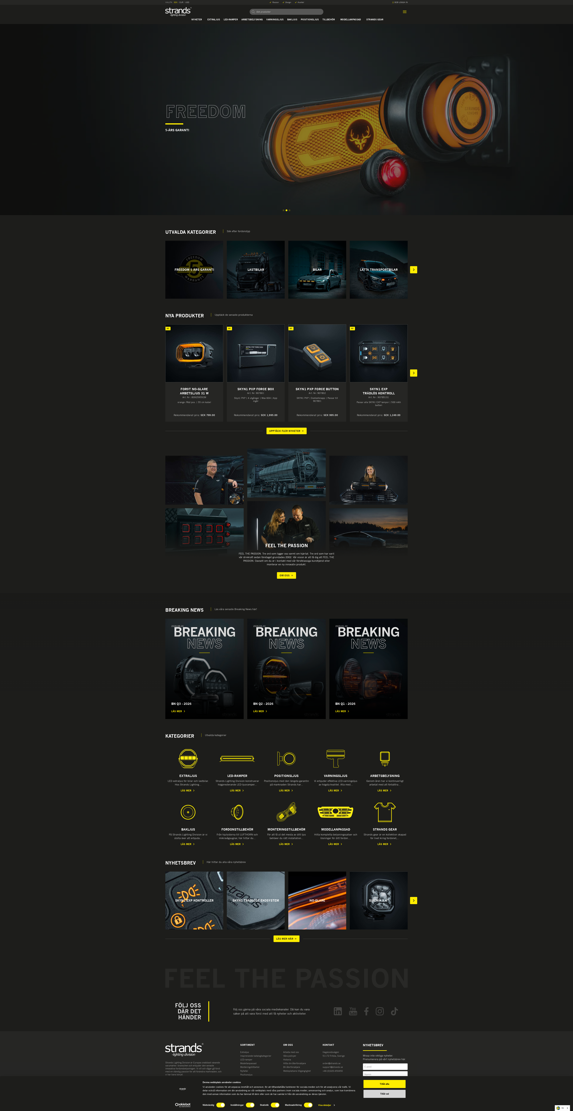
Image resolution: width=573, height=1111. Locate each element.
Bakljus (292, 19)
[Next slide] (413, 269)
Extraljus (213, 19)
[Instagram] (380, 1011)
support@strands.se (333, 1067)
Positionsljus (310, 19)
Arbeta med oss (291, 1052)
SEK (175, 2)
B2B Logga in (401, 2)
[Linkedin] (338, 1011)
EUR (181, 2)
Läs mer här (284, 938)
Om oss (285, 575)
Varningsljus (275, 19)
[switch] (250, 1105)
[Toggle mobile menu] (405, 12)
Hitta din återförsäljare (294, 1063)
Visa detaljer (324, 1105)
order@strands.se (332, 1063)
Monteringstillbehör (250, 1067)
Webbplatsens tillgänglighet (297, 1071)
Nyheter (196, 19)
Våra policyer (289, 1056)
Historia (287, 1059)
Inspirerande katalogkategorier (255, 1056)
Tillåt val (384, 1093)
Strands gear (374, 19)
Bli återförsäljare (291, 1067)
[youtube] (353, 1011)
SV (563, 1108)
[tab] (283, 210)
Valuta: (169, 2)
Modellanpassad (350, 19)
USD (187, 2)
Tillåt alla (384, 1084)
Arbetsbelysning (252, 19)
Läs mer (176, 711)
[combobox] (562, 1108)
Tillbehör (328, 19)
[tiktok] (394, 1011)
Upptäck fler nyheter (284, 430)
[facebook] (366, 1011)
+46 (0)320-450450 (333, 1071)
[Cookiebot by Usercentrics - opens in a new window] (183, 1105)
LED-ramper (231, 19)
